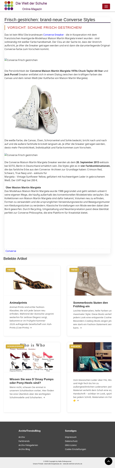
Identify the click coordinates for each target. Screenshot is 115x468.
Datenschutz (71, 441)
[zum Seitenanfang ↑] (108, 461)
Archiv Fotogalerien (28, 445)
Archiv (22, 437)
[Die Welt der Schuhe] (26, 6)
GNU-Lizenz (71, 445)
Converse (11, 251)
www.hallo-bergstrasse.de (53, 464)
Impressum (71, 437)
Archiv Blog (24, 449)
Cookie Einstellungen (75, 449)
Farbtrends (24, 441)
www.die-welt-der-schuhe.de (72, 464)
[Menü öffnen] (106, 6)
